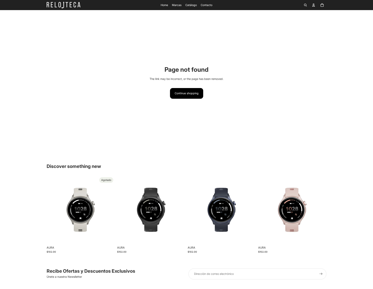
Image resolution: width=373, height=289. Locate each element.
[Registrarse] (321, 274)
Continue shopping (187, 93)
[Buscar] (305, 5)
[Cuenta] (313, 5)
